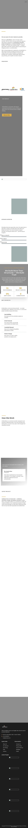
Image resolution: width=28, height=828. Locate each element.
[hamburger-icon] (25, 2)
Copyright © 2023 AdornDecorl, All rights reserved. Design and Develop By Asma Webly (14, 826)
